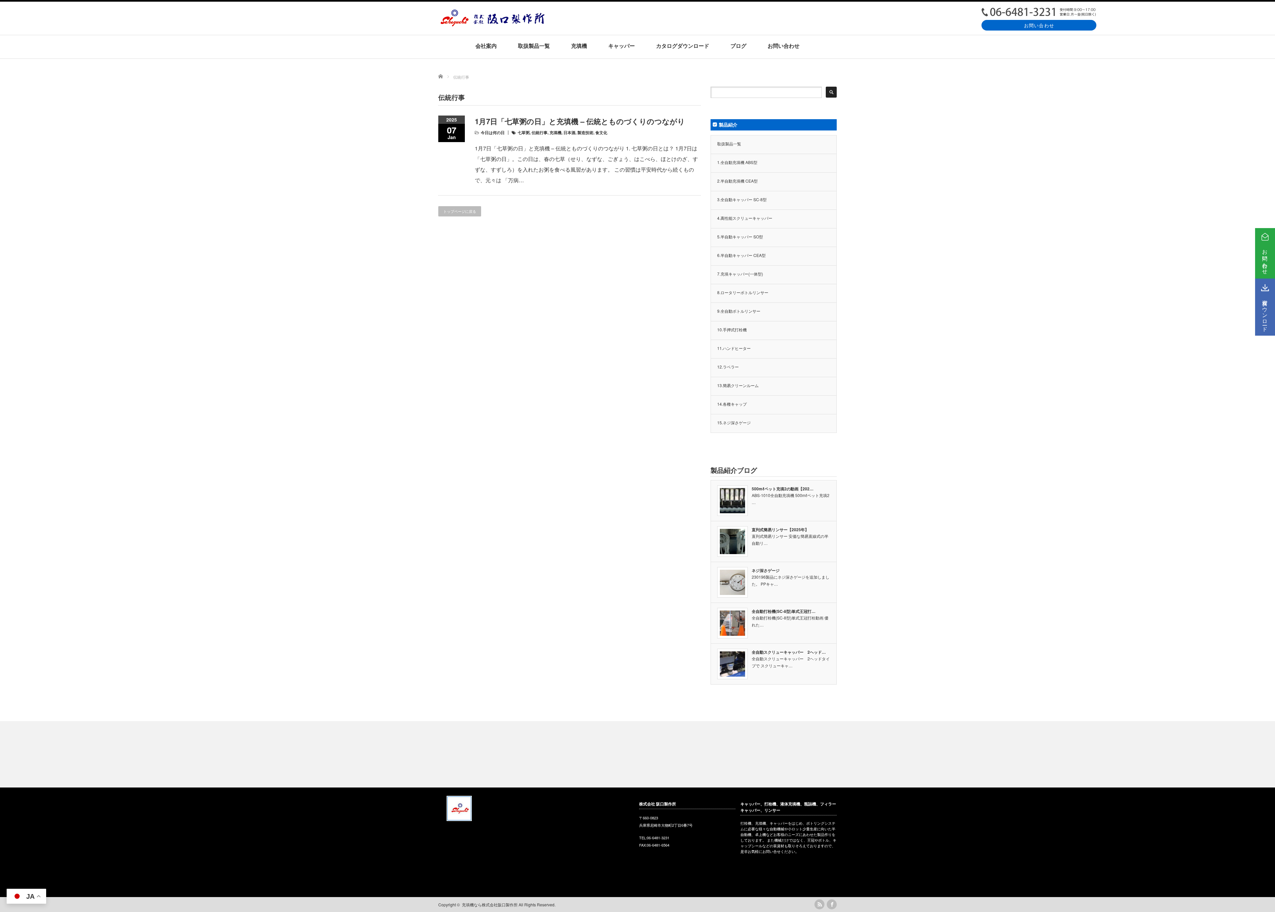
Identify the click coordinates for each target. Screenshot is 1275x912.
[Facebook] (832, 904)
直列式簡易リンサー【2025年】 (780, 530)
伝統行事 (540, 132)
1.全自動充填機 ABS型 (737, 162)
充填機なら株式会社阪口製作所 (490, 904)
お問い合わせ (1039, 25)
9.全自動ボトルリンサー (738, 311)
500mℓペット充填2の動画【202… (782, 489)
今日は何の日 (493, 132)
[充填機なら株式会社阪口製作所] (492, 24)
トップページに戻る (459, 211)
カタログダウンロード (682, 45)
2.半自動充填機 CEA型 (737, 181)
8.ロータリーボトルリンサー (742, 292)
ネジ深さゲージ (766, 570)
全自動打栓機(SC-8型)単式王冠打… (783, 611)
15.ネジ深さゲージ (734, 422)
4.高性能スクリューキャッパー (744, 218)
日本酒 (569, 132)
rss (819, 904)
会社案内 (486, 45)
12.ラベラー (728, 367)
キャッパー (621, 45)
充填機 (579, 45)
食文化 (601, 132)
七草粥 (524, 132)
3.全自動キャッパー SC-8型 (742, 199)
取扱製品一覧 (534, 45)
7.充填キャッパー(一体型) (740, 274)
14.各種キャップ (732, 404)
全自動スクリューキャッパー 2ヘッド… (789, 652)
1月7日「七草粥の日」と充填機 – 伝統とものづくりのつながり (580, 121)
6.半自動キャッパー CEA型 (741, 255)
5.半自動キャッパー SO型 (740, 236)
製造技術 (585, 132)
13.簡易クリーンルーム (738, 385)
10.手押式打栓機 (732, 329)
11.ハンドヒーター (734, 348)
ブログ (738, 45)
